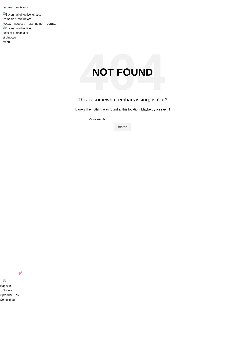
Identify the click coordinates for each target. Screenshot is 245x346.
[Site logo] (25, 16)
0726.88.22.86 (32, 1)
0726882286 (19, 11)
